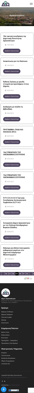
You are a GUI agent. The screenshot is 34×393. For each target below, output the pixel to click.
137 (9, 274)
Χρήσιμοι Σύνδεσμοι (7, 312)
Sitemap (3, 320)
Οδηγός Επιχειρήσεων (7, 361)
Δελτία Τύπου (5, 332)
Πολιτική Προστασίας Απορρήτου (18, 377)
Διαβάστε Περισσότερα (12, 51)
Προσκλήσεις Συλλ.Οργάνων (9, 343)
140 (20, 274)
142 (27, 274)
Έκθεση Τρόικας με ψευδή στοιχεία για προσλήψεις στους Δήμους (16, 84)
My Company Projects (14, 385)
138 (13, 274)
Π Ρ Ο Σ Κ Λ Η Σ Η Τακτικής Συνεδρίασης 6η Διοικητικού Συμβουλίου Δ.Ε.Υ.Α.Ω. (14, 200)
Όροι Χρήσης (4, 377)
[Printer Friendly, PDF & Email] (28, 278)
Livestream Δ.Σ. (5, 364)
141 (23, 274)
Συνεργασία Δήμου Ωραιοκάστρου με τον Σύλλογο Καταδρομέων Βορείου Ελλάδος (16, 225)
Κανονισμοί (4, 338)
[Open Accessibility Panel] (3, 389)
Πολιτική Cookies (6, 317)
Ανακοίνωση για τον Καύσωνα (15, 61)
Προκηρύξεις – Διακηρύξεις (9, 340)
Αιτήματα (4, 353)
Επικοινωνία (5, 323)
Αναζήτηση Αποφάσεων (8, 358)
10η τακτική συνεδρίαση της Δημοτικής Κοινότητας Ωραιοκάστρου (14, 38)
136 (6, 274)
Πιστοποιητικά (5, 355)
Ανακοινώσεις (5, 335)
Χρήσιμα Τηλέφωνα (7, 314)
